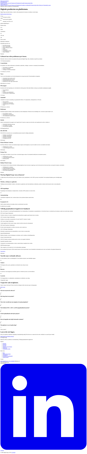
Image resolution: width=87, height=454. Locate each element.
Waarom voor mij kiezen (7, 346)
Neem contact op (3, 4)
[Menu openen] (7, 4)
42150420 (13, 452)
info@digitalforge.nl (4, 361)
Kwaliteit (23, 3)
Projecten (6, 3)
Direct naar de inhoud (4, 0)
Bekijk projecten (3, 14)
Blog (31, 3)
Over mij (9, 3)
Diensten (2, 3)
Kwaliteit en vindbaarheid (26, 5)
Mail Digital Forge (4, 336)
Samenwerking (27, 3)
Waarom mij (13, 3)
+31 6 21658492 (11, 361)
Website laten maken (7, 353)
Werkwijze (41, 5)
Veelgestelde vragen (47, 5)
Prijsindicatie (18, 3)
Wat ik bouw (9, 14)
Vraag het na (2, 251)
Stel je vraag (2, 287)
